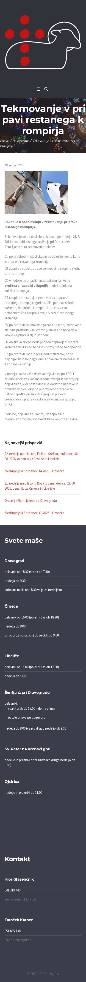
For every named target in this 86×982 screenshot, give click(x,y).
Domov (4, 141)
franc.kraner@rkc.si (18, 940)
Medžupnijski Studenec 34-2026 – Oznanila (34, 471)
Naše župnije (20, 141)
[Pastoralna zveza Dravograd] (43, 42)
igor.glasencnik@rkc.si (20, 899)
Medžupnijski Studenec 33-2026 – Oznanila (34, 513)
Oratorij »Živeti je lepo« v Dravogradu (31, 500)
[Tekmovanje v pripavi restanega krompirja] (36, 192)
